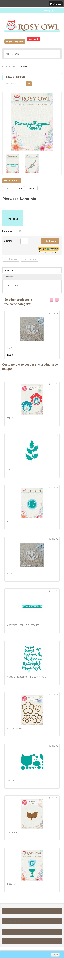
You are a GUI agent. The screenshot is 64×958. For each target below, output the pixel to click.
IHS (8, 522)
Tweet (8, 188)
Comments (9, 277)
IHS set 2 (11, 884)
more (29, 241)
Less (19, 241)
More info (9, 270)
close (55, 955)
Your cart (33, 39)
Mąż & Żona (12, 348)
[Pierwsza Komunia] (12, 163)
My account (12, 921)
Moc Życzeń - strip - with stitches (23, 625)
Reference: (7, 231)
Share (19, 188)
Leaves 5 (10, 470)
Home (4, 66)
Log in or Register (14, 41)
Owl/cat (11, 780)
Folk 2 (10, 418)
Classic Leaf (12, 832)
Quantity (8, 241)
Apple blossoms (14, 729)
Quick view (53, 313)
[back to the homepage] (32, 25)
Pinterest (31, 188)
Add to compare (30, 259)
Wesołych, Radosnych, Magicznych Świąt (27, 677)
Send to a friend (11, 180)
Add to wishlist (12, 259)
